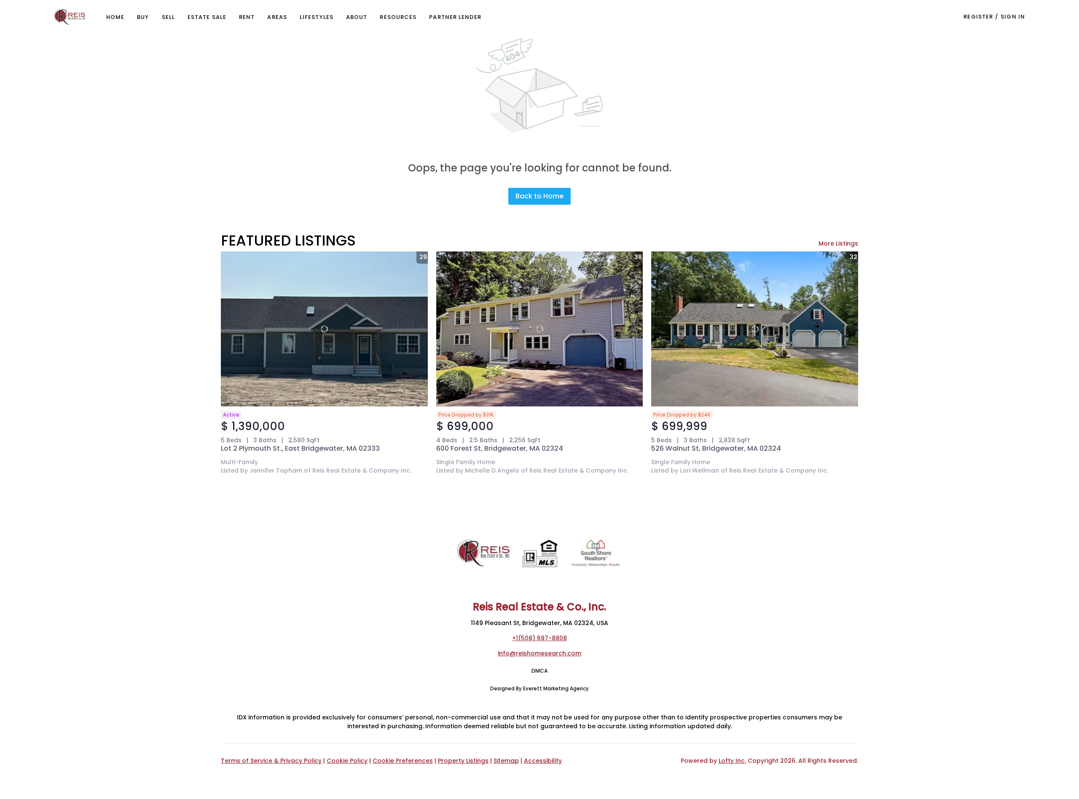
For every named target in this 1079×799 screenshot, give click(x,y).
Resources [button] (398, 17)
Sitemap (506, 760)
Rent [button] (247, 17)
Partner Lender (455, 17)
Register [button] (978, 17)
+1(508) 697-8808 (539, 638)
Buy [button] (143, 17)
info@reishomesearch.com (539, 653)
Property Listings (463, 760)
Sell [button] (168, 17)
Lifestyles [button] (316, 17)
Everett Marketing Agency (556, 688)
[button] (69, 16)
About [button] (357, 17)
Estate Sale (207, 17)
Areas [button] (277, 17)
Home (115, 17)
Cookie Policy (347, 760)
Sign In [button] (1013, 17)
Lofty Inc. (732, 760)
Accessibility (543, 760)
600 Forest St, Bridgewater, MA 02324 (499, 448)
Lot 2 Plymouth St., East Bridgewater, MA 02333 (300, 448)
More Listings (838, 243)
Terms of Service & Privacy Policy (271, 760)
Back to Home (539, 196)
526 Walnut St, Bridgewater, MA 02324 (716, 448)
